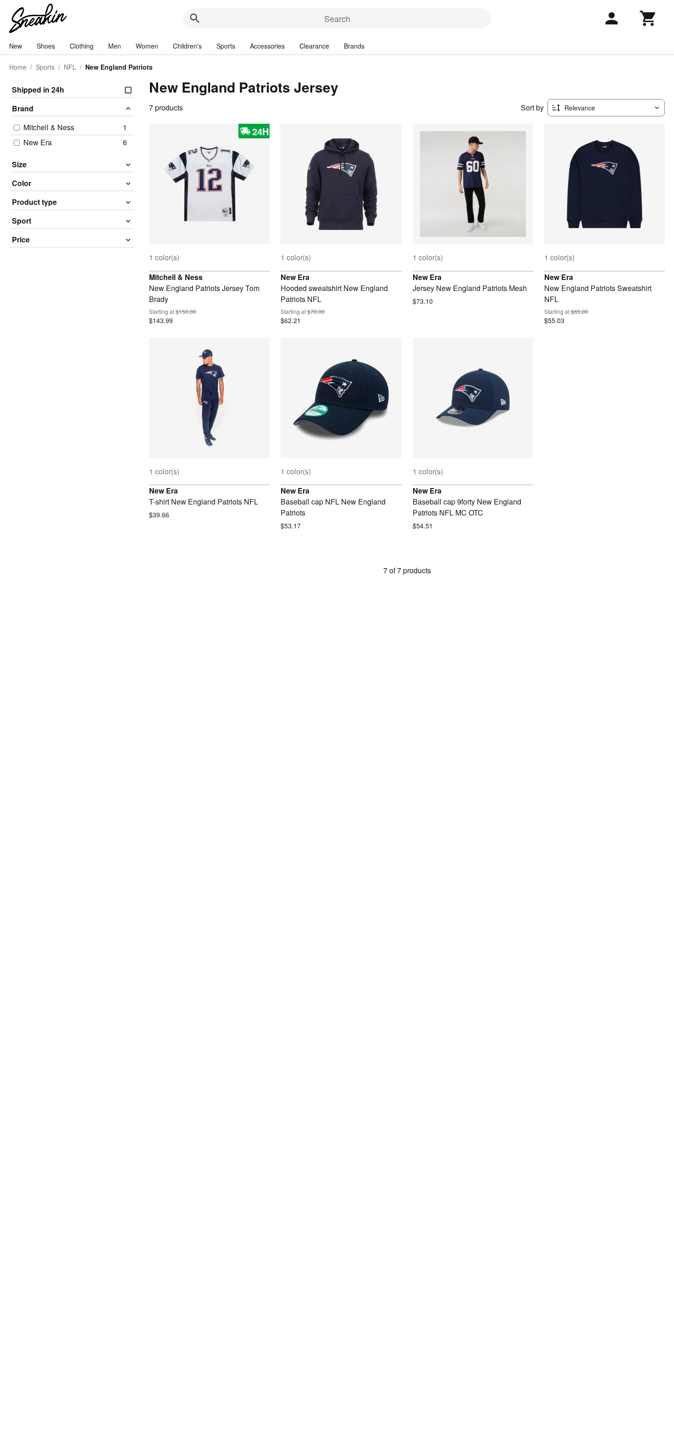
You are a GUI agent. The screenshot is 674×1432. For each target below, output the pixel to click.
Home (18, 66)
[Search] (194, 18)
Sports (225, 45)
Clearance (314, 45)
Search (337, 18)
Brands (354, 45)
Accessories (267, 45)
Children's (187, 45)
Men (114, 45)
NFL (70, 66)
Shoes (46, 45)
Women (147, 45)
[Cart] (648, 18)
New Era (295, 277)
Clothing (82, 45)
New (15, 45)
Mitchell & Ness (176, 277)
